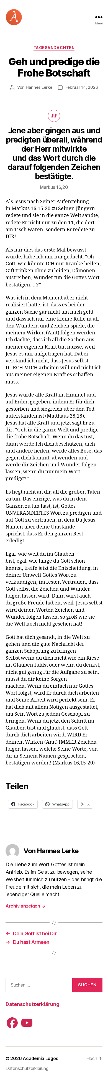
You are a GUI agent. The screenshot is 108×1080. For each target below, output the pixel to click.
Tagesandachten (54, 47)
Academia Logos (40, 1058)
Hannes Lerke (39, 87)
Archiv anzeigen (25, 906)
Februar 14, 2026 (81, 87)
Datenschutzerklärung (33, 1004)
